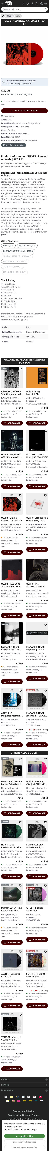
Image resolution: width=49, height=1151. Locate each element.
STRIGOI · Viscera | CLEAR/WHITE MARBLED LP (11, 1038)
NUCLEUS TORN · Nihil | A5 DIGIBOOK (37, 456)
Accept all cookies (24, 1136)
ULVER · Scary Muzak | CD (33, 392)
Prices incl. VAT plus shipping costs (16, 94)
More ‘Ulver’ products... (13, 145)
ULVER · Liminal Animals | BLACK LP (11, 519)
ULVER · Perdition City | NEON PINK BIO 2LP (35, 782)
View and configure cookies (24, 1147)
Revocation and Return (19, 1115)
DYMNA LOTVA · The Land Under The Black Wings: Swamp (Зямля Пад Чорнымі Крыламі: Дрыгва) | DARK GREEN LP (12, 909)
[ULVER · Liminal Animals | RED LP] (24, 53)
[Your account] (32, 3)
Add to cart (13, 423)
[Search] (45, 9)
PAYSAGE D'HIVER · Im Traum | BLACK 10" (36, 714)
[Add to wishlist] (19, 369)
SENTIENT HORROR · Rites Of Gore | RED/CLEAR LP (36, 975)
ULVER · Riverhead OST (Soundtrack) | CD (11, 456)
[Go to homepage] (8, 3)
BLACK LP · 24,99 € (27, 245)
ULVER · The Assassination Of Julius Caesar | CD (35, 585)
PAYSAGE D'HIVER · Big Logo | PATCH (36, 648)
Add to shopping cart (26, 110)
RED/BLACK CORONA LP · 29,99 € (18, 251)
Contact (35, 1115)
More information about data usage (20, 1129)
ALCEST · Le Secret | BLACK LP (11, 975)
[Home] (3, 15)
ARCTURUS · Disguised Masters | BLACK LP (11, 714)
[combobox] (21, 9)
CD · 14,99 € (8, 245)
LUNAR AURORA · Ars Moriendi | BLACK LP (35, 846)
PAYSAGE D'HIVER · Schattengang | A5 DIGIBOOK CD (11, 392)
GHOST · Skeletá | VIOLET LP (35, 909)
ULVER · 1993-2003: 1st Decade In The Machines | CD (10, 585)
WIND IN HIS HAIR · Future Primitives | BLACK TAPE (11, 782)
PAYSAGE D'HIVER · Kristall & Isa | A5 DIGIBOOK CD (11, 648)
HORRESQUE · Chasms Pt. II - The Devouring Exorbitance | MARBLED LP (11, 846)
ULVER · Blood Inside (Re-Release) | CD (37, 519)
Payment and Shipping (23, 1111)
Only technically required (24, 1142)
